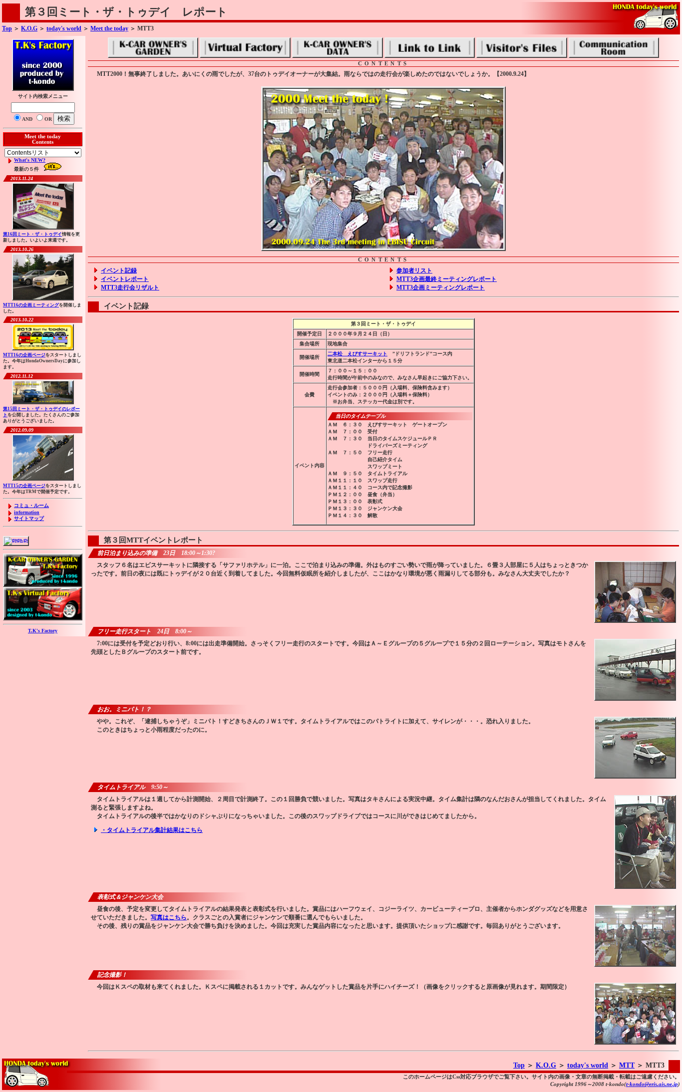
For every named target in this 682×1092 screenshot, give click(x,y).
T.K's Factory (42, 630)
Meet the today (109, 28)
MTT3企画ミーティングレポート (440, 287)
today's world (63, 28)
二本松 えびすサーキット (357, 353)
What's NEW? (29, 160)
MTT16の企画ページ (24, 354)
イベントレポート (125, 278)
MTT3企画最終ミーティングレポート (446, 278)
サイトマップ (29, 518)
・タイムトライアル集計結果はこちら (152, 829)
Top (7, 28)
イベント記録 (119, 270)
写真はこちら (169, 917)
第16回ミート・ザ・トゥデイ (32, 234)
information (26, 512)
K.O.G (29, 28)
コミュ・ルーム (31, 505)
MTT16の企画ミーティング (31, 304)
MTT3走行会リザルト (130, 287)
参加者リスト (414, 270)
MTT (627, 1065)
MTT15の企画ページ (24, 485)
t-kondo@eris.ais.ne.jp (652, 1084)
